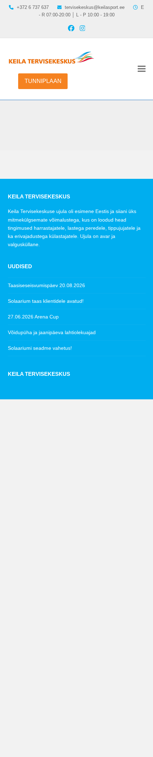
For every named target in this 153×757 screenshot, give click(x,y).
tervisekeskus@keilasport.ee (95, 7)
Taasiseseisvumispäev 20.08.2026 (46, 285)
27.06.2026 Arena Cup (33, 317)
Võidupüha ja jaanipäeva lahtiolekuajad (52, 332)
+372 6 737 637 (35, 401)
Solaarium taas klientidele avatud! (46, 301)
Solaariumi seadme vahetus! (40, 348)
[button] (142, 69)
